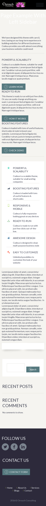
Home (10, 487)
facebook (14, 446)
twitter (5, 446)
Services (35, 487)
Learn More (16, 86)
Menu (40, 4)
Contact (28, 490)
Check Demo (16, 150)
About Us (22, 487)
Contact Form (18, 472)
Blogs (16, 490)
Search (33, 369)
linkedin (23, 446)
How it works (17, 118)
